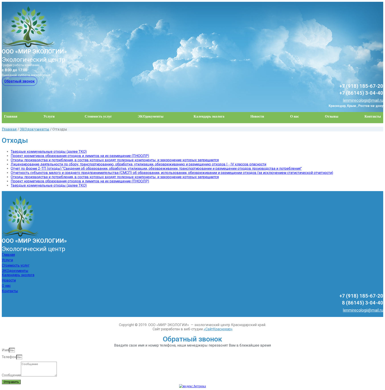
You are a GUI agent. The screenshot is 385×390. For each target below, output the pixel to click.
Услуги (49, 116)
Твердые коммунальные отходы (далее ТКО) (49, 151)
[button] (19, 81)
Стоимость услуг (98, 116)
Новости (257, 116)
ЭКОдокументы (151, 116)
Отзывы (331, 116)
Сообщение (11, 375)
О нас (294, 116)
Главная (10, 116)
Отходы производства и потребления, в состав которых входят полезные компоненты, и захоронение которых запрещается (115, 160)
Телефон (9, 357)
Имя (5, 350)
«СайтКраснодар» (218, 329)
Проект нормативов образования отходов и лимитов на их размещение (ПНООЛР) (80, 156)
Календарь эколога (209, 116)
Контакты (373, 116)
